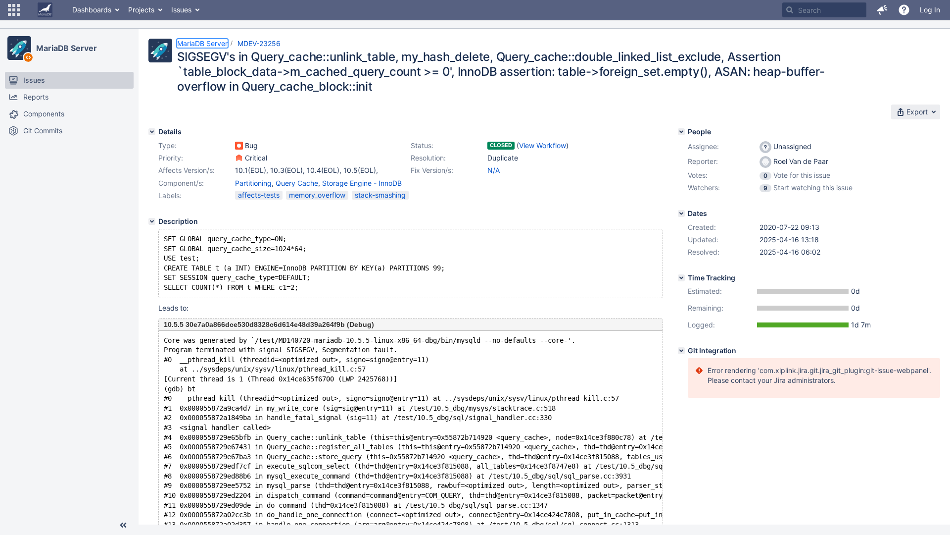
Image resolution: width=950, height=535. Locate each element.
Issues (181, 9)
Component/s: (181, 183)
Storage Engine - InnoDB (362, 183)
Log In (930, 9)
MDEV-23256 (259, 43)
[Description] (151, 221)
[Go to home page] (45, 10)
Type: (167, 145)
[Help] (904, 10)
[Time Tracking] (681, 277)
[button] (14, 10)
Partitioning (253, 183)
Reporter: (703, 161)
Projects (141, 9)
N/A (493, 170)
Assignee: (703, 146)
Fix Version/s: (432, 170)
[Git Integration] (681, 350)
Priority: (170, 158)
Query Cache (297, 183)
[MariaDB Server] (19, 48)
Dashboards (91, 9)
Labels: (170, 195)
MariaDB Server (66, 48)
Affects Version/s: (186, 170)
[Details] (151, 131)
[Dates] (681, 213)
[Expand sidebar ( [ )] (123, 525)
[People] (681, 131)
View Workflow (542, 145)
